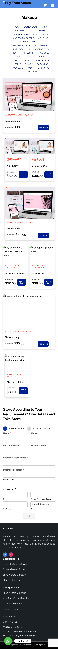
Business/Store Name (15, 457)
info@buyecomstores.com (23, 635)
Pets (45, 34)
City (4, 499)
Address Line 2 (9, 489)
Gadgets (30, 57)
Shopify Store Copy (12, 580)
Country (33, 509)
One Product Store (23, 38)
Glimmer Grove (39, 166)
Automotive (43, 68)
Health (16, 53)
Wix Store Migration (12, 603)
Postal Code (8, 509)
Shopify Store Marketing (15, 574)
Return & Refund (11, 609)
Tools (31, 30)
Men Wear (43, 38)
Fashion (16, 60)
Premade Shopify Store (26, 34)
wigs (44, 27)
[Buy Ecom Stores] (17, 3)
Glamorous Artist (15, 382)
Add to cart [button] (43, 128)
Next (29, 516)
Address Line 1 (9, 479)
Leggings (37, 42)
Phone (34, 433)
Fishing (43, 57)
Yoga (17, 27)
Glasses (44, 53)
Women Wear (31, 27)
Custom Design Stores (14, 569)
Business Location (13, 469)
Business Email (39, 445)
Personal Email (11, 445)
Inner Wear (19, 49)
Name (7, 433)
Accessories (31, 72)
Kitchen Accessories (24, 45)
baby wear (42, 64)
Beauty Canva (13, 228)
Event (28, 60)
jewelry (44, 45)
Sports (43, 30)
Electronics (42, 60)
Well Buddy (12, 166)
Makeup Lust (38, 273)
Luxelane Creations (14, 273)
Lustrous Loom (12, 121)
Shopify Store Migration (14, 593)
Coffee (17, 64)
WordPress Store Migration (16, 598)
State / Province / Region (40, 499)
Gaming (18, 57)
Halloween (30, 53)
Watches (19, 30)
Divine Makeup (12, 337)
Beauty (29, 64)
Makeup (24, 42)
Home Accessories (39, 49)
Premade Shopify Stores (15, 564)
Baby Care (17, 68)
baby (30, 68)
